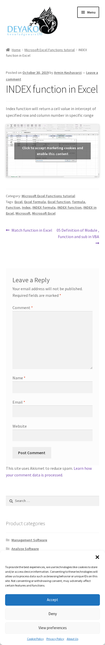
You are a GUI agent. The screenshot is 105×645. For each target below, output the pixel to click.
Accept (52, 599)
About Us (72, 639)
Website (19, 426)
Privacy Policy (55, 639)
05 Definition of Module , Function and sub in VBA (77, 233)
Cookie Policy (35, 639)
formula (78, 202)
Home (16, 50)
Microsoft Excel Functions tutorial (49, 50)
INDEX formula (44, 207)
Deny (52, 613)
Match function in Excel (31, 230)
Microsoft (23, 213)
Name (18, 377)
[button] (97, 557)
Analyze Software (25, 548)
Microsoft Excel (44, 213)
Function (13, 207)
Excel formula (35, 202)
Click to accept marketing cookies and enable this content (52, 151)
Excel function (59, 202)
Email (18, 402)
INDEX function (69, 207)
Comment (22, 307)
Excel (18, 202)
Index (26, 207)
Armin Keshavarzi (68, 72)
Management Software (29, 540)
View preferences (52, 627)
